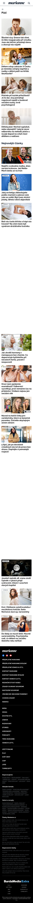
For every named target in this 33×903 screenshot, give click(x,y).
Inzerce (5, 702)
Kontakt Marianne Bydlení (13, 675)
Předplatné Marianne (11, 660)
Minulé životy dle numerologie (20, 789)
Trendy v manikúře (7, 789)
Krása (4, 712)
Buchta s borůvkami (24, 811)
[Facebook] (3, 655)
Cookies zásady (8, 698)
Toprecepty (7, 768)
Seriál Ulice (23, 791)
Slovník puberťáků (15, 777)
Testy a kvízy (25, 777)
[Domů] (16, 3)
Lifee (4, 764)
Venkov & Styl (8, 743)
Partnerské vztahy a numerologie (11, 791)
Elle (4, 753)
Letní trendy (22, 781)
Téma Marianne (8, 739)
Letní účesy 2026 (19, 794)
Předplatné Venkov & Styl (12, 667)
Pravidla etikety (6, 777)
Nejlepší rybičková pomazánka (15, 810)
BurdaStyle (24, 889)
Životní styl (7, 716)
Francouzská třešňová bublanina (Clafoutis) (13, 804)
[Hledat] (29, 3)
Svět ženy (6, 757)
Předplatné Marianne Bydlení (14, 663)
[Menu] (4, 3)
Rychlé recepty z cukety (9, 813)
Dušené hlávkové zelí (7, 803)
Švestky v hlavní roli (19, 803)
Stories (5, 727)
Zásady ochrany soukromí (13, 686)
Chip (4, 761)
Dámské (24, 887)
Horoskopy (6, 731)
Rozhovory (6, 723)
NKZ (9, 889)
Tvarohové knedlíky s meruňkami (15, 808)
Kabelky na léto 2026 (8, 794)
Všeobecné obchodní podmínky (15, 694)
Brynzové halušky (12, 811)
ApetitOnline (7, 749)
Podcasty (6, 735)
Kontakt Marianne (9, 671)
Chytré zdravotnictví (8, 792)
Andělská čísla (6, 779)
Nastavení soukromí (10, 690)
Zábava (5, 720)
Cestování (13, 779)
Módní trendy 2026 (13, 781)
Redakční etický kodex (11, 683)
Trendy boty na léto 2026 (20, 792)
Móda (4, 708)
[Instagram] (7, 655)
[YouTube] (11, 655)
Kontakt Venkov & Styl (11, 679)
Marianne (24, 885)
